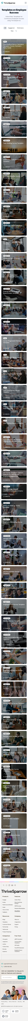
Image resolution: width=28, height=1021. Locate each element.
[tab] (5, 28)
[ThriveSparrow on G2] (15, 885)
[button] (25, 3)
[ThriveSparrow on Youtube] (12, 885)
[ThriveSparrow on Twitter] (3, 885)
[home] (8, 3)
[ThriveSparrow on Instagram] (6, 885)
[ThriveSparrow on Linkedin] (9, 885)
